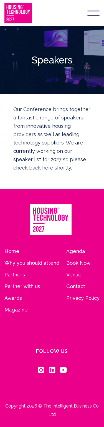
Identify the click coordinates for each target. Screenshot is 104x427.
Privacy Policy (83, 298)
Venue (74, 274)
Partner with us (22, 286)
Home (11, 251)
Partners (14, 274)
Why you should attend (31, 263)
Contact (75, 286)
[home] (18, 13)
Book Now (78, 263)
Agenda (75, 251)
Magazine (16, 309)
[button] (93, 13)
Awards (13, 298)
